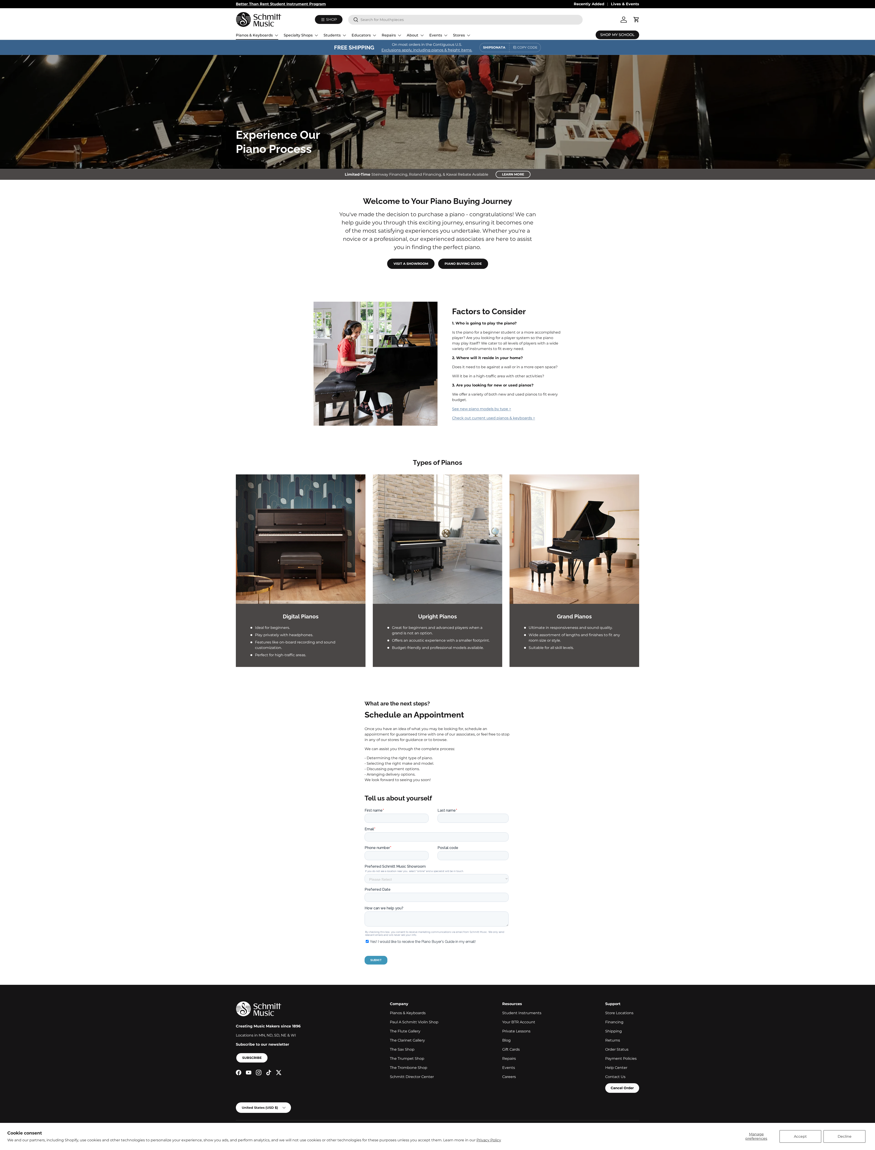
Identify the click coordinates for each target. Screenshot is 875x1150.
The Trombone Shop (408, 1067)
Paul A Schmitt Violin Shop (414, 1022)
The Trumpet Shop (407, 1058)
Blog (506, 1040)
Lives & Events (625, 4)
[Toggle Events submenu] (445, 35)
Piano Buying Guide (463, 264)
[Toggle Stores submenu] (468, 35)
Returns (612, 1040)
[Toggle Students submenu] (344, 35)
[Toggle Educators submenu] (374, 35)
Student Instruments (521, 1013)
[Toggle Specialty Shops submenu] (316, 35)
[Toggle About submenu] (422, 35)
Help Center (616, 1067)
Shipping (613, 1031)
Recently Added (589, 4)
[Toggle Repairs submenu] (399, 35)
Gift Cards (511, 1049)
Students (332, 35)
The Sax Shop (402, 1049)
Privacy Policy (488, 1140)
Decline (845, 1136)
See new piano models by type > (481, 409)
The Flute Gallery (405, 1031)
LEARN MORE (513, 174)
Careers (509, 1077)
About (412, 35)
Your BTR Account (518, 1022)
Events (435, 35)
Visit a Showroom (411, 264)
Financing (614, 1022)
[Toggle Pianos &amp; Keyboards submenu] (276, 35)
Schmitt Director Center (412, 1077)
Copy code (527, 47)
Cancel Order (622, 1088)
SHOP (331, 19)
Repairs (389, 35)
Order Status (616, 1049)
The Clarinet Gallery (407, 1040)
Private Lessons (516, 1031)
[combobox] (465, 20)
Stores (459, 35)
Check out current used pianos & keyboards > (493, 418)
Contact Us (615, 1077)
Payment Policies (621, 1058)
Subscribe (252, 1058)
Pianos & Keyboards (254, 35)
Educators (361, 35)
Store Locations (619, 1013)
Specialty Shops (298, 35)
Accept (800, 1136)
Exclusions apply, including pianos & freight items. (426, 50)
